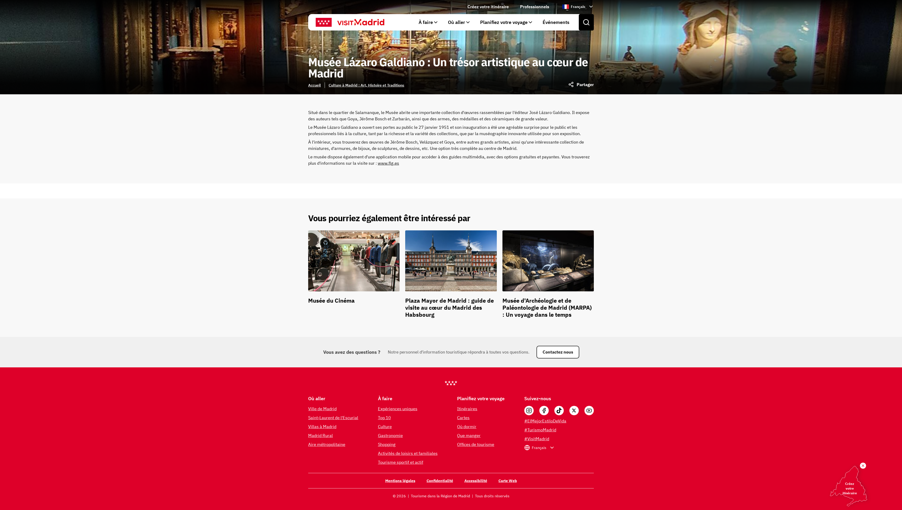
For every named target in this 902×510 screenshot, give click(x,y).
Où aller (456, 22)
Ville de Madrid (322, 408)
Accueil (314, 85)
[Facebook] (544, 410)
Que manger (469, 435)
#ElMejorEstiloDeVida (545, 421)
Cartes (463, 417)
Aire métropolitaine (326, 444)
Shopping (387, 444)
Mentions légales (400, 480)
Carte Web (507, 480)
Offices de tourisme (475, 444)
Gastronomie (390, 435)
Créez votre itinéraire (488, 6)
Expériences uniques (397, 408)
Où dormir (466, 426)
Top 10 (384, 417)
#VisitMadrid (536, 438)
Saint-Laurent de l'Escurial (333, 417)
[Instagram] (529, 410)
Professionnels (534, 6)
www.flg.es (388, 163)
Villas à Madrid (322, 426)
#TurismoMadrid (540, 430)
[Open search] (586, 22)
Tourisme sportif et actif (400, 462)
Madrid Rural (320, 435)
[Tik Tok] (559, 410)
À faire (426, 22)
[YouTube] (589, 410)
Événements (556, 22)
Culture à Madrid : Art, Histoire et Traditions (366, 85)
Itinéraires (467, 408)
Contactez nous (558, 352)
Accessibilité (475, 480)
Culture (385, 426)
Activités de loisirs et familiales (408, 453)
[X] (574, 410)
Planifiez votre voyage (504, 22)
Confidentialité (440, 480)
